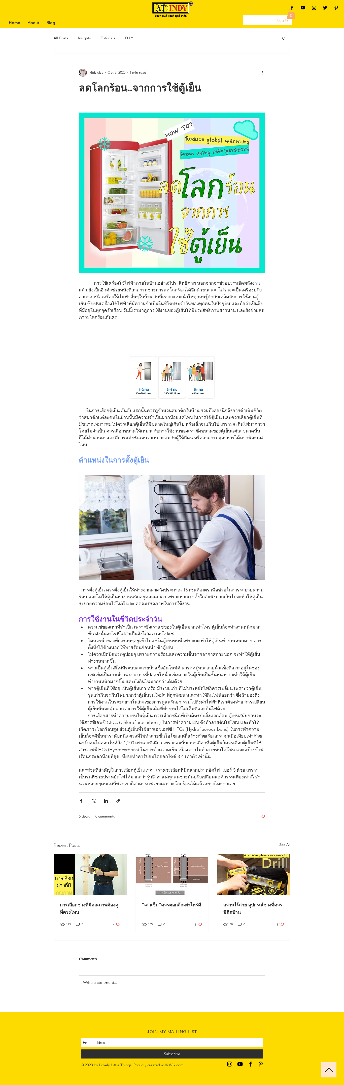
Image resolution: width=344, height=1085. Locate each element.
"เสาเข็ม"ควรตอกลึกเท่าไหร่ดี (171, 904)
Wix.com (176, 1065)
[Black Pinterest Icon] (336, 8)
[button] (291, 14)
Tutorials (108, 38)
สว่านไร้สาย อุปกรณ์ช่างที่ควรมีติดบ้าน (252, 908)
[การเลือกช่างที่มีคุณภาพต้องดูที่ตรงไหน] (90, 874)
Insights (84, 38)
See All (284, 844)
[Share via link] (118, 800)
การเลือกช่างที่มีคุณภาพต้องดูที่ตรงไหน (89, 908)
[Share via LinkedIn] (106, 800)
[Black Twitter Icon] (325, 8)
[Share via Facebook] (81, 800)
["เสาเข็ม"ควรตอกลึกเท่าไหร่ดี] (172, 874)
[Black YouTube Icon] (303, 8)
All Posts (61, 38)
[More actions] (262, 73)
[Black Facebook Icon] (292, 8)
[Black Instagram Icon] (314, 8)
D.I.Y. (129, 38)
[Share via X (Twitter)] (93, 800)
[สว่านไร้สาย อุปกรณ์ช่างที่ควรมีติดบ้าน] (253, 874)
